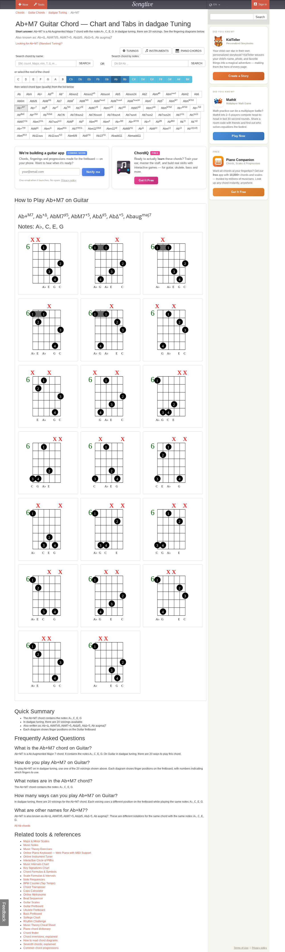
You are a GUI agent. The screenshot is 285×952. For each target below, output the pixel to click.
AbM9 (128, 128)
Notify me (93, 172)
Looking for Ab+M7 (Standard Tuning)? (39, 43)
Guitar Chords (36, 12)
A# (178, 79)
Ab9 (87, 135)
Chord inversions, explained (40, 936)
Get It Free (146, 180)
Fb (98, 79)
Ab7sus (55, 122)
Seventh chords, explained (39, 944)
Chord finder (31, 932)
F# (160, 79)
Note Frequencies (34, 879)
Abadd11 (116, 135)
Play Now (238, 136)
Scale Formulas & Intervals (39, 875)
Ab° (61, 94)
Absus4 (105, 94)
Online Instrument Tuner (38, 856)
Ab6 (196, 94)
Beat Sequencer (33, 898)
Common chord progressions (41, 948)
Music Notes (30, 845)
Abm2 (185, 94)
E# (152, 79)
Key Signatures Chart (36, 868)
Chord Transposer (34, 887)
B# (187, 79)
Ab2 (144, 94)
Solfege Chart (31, 917)
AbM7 (93, 108)
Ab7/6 (61, 114)
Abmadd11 (134, 135)
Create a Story (238, 76)
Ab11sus (37, 135)
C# (134, 79)
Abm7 (108, 108)
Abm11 (94, 128)
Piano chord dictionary (37, 928)
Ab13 (101, 135)
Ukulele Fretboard (34, 910)
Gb (107, 79)
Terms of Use (241, 947)
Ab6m (20, 101)
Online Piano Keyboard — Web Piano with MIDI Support (57, 852)
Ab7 (59, 101)
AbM (47, 101)
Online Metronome (34, 894)
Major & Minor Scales (36, 841)
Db (80, 79)
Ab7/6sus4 (95, 114)
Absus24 (131, 94)
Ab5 (117, 94)
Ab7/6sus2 (76, 114)
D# (143, 79)
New (25, 4)
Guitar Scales (31, 902)
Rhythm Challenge (34, 921)
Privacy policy (68, 180)
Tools (41, 4)
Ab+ (39, 94)
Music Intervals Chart (36, 864)
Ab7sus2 (147, 114)
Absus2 (73, 94)
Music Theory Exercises (37, 849)
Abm (29, 94)
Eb (89, 79)
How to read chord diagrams (40, 940)
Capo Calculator (33, 890)
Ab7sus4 (131, 114)
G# (169, 79)
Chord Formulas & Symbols (40, 871)
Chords (20, 12)
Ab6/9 (33, 101)
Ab (116, 79)
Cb (71, 79)
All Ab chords (22, 825)
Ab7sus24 (164, 114)
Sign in (262, 4)
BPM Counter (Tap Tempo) (39, 883)
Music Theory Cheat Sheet (39, 925)
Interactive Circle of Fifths (38, 860)
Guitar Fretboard (33, 906)
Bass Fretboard (32, 913)
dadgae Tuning (58, 12)
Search (84, 63)
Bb (124, 79)
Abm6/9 (72, 135)
